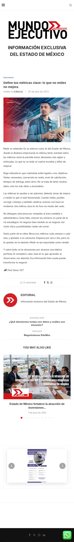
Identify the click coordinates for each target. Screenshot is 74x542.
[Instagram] (39, 535)
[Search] (70, 5)
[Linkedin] (44, 535)
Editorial (18, 91)
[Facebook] (29, 535)
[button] (6, 386)
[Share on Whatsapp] (51, 282)
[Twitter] (34, 535)
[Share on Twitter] (48, 282)
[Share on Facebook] (44, 282)
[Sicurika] (37, 466)
